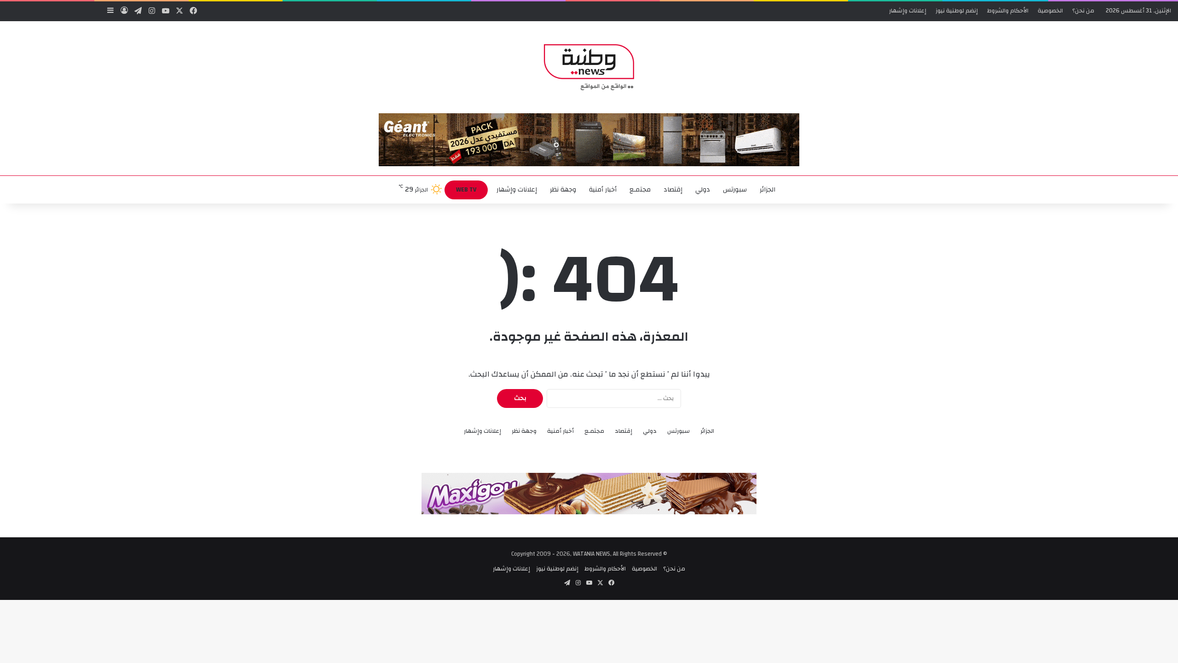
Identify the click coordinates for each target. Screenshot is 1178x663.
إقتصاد (673, 190)
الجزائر (767, 190)
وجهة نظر (563, 190)
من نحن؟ (1083, 10)
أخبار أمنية (603, 190)
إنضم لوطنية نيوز (956, 10)
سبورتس (735, 190)
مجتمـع (640, 190)
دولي (702, 190)
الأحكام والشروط (1007, 10)
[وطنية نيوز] (589, 67)
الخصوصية (1050, 10)
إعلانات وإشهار (907, 10)
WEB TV (466, 189)
